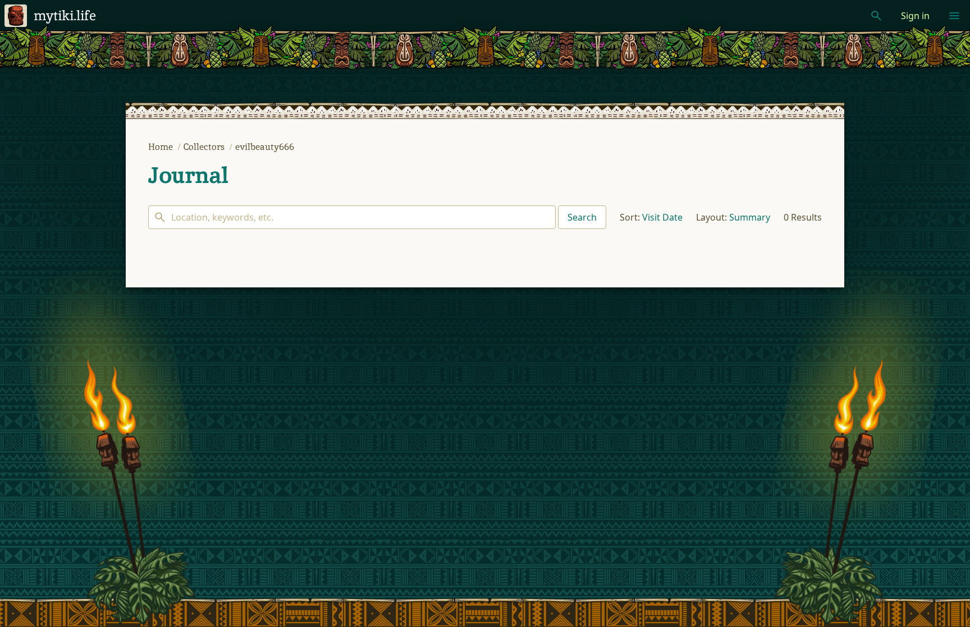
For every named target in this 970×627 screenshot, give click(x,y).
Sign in (915, 16)
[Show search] (876, 15)
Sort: (630, 217)
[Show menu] (954, 15)
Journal (188, 175)
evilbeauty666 (264, 147)
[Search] (352, 217)
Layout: (711, 217)
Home (161, 147)
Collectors (205, 147)
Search (582, 217)
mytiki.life (65, 15)
